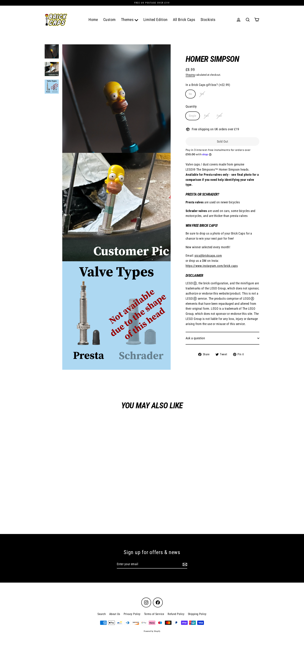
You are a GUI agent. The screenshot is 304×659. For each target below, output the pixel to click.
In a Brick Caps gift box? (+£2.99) (208, 85)
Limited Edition (155, 19)
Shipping (190, 74)
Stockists (208, 19)
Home (93, 19)
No (190, 94)
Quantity (191, 106)
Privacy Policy (132, 614)
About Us (114, 614)
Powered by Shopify (152, 631)
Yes (202, 94)
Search (101, 614)
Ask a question (195, 338)
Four (219, 115)
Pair (206, 115)
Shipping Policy (197, 614)
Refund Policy (176, 614)
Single (192, 115)
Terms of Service (154, 614)
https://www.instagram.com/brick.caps (212, 266)
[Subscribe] (184, 564)
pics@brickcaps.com (208, 255)
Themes (128, 19)
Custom (109, 19)
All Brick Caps (184, 19)
